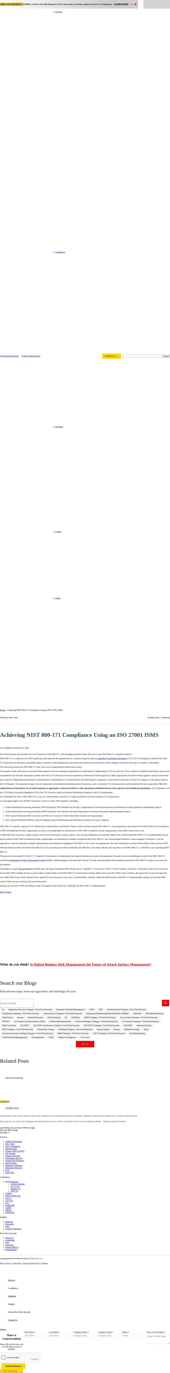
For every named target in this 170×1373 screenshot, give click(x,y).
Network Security (12, 1156)
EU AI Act (15, 1186)
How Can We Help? (156, 1332)
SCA (7, 1170)
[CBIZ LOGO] (12, 1108)
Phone (125, 1332)
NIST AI (14, 1191)
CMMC (8, 1193)
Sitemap (45, 1263)
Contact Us (110, 356)
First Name (29, 1332)
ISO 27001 (10, 1144)
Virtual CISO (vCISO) (14, 1151)
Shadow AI (15, 1189)
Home (2, 710)
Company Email (105, 1332)
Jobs (7, 1242)
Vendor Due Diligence (14, 1161)
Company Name (81, 1332)
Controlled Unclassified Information (112, 758)
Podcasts (9, 1222)
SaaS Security (11, 1163)
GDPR (8, 1208)
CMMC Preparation (13, 1141)
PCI (7, 1203)
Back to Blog (5, 892)
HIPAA (8, 1210)
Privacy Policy (5, 1263)
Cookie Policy (17, 1263)
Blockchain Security (13, 1168)
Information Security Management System (28, 860)
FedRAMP (10, 1205)
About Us (9, 1238)
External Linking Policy (32, 1263)
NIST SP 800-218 (12, 1196)
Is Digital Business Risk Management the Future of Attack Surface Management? (90, 964)
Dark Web (9, 1172)
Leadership (10, 1240)
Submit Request (14, 1366)
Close (3, 1273)
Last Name (54, 1332)
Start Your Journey (10, 1371)
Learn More (121, 4)
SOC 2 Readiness (12, 1146)
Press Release (11, 1250)
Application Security (14, 1158)
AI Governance (11, 1181)
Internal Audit (11, 1149)
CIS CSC (9, 1201)
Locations (9, 1245)
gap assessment (25, 869)
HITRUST (9, 1213)
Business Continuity (13, 1165)
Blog (7, 1226)
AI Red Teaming (18, 1184)
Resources (9, 1224)
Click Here (32, 945)
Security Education (13, 1229)
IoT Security (10, 1153)
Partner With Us (12, 1247)
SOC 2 (8, 1198)
